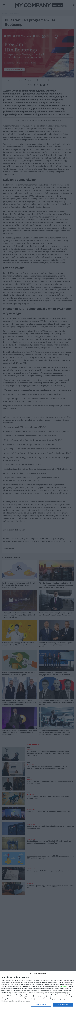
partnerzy (64, 986)
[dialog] (38, 990)
